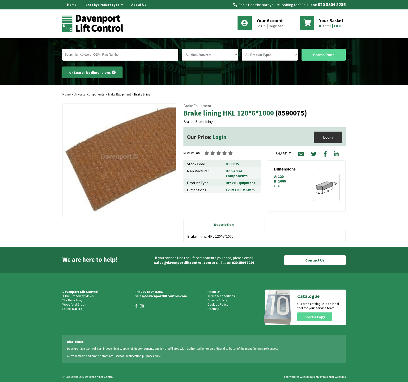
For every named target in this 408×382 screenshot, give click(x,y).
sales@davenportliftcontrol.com (182, 262)
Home (71, 4)
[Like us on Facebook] (136, 306)
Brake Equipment (119, 94)
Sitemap (213, 309)
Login (261, 26)
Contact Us (315, 260)
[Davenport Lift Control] (94, 31)
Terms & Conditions (221, 296)
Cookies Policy (218, 304)
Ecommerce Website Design (301, 376)
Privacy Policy (217, 300)
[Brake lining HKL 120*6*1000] (119, 160)
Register (276, 26)
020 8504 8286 (332, 4)
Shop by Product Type (102, 5)
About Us (138, 4)
